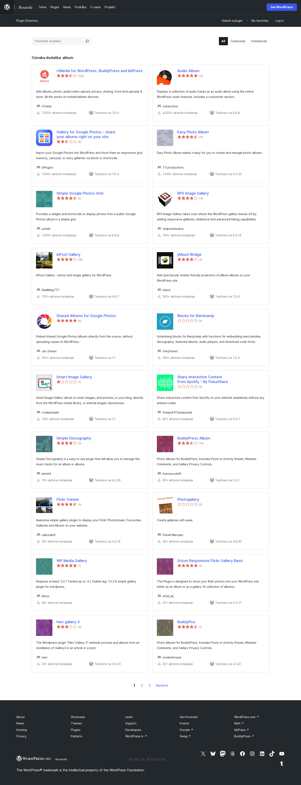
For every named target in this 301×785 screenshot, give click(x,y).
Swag (185, 736)
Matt (239, 723)
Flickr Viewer (68, 499)
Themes (76, 723)
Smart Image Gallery (74, 377)
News (20, 723)
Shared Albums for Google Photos (86, 316)
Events (184, 723)
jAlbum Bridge (189, 254)
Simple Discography (74, 438)
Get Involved (188, 717)
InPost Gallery (68, 254)
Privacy (21, 736)
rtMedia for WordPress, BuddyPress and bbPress (100, 71)
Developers (133, 730)
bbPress (241, 730)
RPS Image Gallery (193, 193)
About (20, 717)
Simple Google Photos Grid (80, 193)
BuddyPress (244, 736)
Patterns (76, 736)
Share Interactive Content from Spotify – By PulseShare (202, 379)
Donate (186, 730)
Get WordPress (281, 7)
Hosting (21, 730)
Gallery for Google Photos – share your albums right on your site (86, 134)
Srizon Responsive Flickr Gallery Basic (210, 560)
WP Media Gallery (72, 560)
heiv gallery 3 (68, 622)
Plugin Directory (27, 20)
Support (130, 723)
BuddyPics (186, 622)
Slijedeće (162, 685)
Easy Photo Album (193, 132)
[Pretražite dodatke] (87, 41)
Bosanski (61, 759)
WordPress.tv (136, 736)
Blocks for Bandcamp (195, 316)
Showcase (78, 717)
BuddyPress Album (193, 438)
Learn (129, 717)
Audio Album (188, 71)
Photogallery (188, 499)
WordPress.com (246, 717)
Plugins (75, 730)
